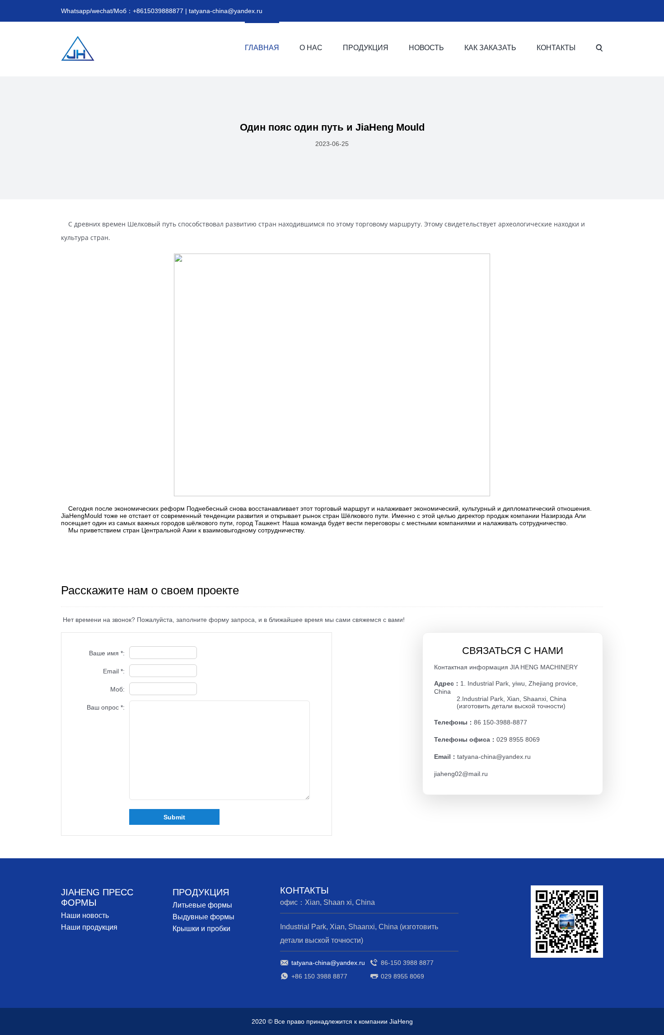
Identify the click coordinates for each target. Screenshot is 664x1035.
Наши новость (85, 915)
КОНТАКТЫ (556, 48)
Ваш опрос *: (106, 707)
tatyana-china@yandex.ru (225, 10)
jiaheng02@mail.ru (461, 773)
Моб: (117, 689)
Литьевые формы (202, 905)
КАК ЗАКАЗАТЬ (490, 48)
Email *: (114, 671)
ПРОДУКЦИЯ (365, 48)
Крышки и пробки (201, 928)
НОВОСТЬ (426, 48)
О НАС (311, 48)
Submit (174, 817)
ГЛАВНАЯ (262, 48)
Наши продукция (89, 927)
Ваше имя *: (107, 653)
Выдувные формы (203, 917)
